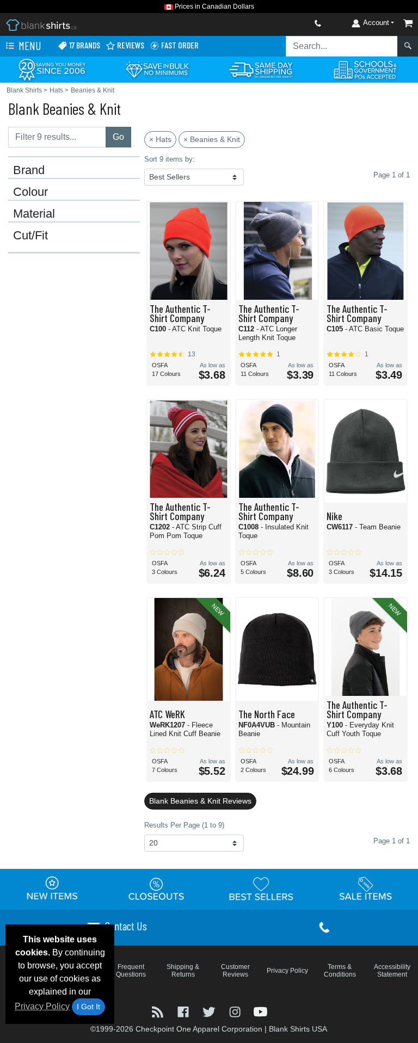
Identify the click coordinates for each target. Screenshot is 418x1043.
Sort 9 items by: (169, 159)
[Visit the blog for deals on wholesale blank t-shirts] (158, 1011)
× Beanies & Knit (211, 139)
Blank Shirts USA (298, 1029)
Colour (30, 192)
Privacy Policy (42, 1006)
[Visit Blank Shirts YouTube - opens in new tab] (260, 1011)
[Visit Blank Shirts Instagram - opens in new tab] (236, 1011)
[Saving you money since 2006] (52, 68)
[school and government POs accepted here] (365, 70)
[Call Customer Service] (292, 23)
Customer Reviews (235, 970)
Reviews (129, 45)
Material (34, 214)
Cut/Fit (30, 236)
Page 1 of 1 (391, 841)
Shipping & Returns (183, 970)
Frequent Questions (131, 970)
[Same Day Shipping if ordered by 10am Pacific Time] (261, 68)
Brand (29, 170)
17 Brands (83, 45)
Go (118, 136)
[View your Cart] (408, 23)
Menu (28, 45)
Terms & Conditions (340, 970)
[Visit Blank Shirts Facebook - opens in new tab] (184, 1011)
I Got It (88, 1006)
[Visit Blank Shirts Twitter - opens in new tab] (210, 1011)
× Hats (160, 139)
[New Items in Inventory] (52, 889)
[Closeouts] (157, 889)
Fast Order (179, 45)
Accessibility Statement (392, 970)
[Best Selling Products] (261, 889)
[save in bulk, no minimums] (156, 68)
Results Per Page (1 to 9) (184, 825)
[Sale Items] (366, 889)
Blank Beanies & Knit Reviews (200, 801)
